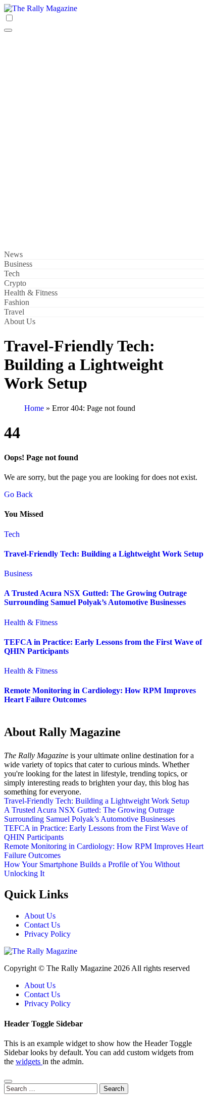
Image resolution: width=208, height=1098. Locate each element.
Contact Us (42, 925)
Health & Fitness (31, 292)
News (13, 254)
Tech (12, 273)
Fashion (16, 302)
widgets (29, 1061)
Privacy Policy (47, 934)
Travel (14, 312)
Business (18, 264)
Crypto (15, 283)
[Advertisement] (104, 141)
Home (34, 408)
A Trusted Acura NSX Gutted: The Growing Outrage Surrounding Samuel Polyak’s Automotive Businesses (95, 597)
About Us (19, 321)
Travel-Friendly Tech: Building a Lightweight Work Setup (103, 554)
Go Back (18, 494)
